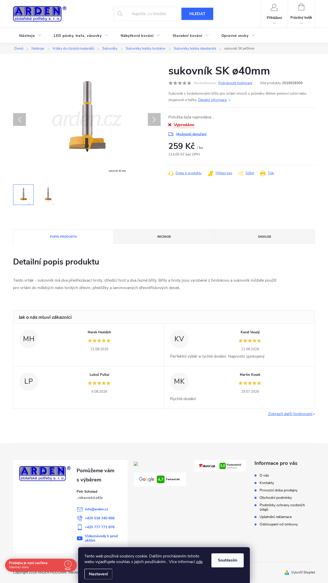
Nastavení (98, 574)
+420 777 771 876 (100, 527)
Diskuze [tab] (264, 237)
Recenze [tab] (164, 237)
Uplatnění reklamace (276, 516)
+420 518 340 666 (100, 518)
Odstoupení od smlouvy (279, 524)
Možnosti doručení (191, 134)
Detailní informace (212, 99)
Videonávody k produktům (101, 538)
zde (199, 562)
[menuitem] (30, 36)
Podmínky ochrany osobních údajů (282, 507)
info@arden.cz (96, 509)
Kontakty (267, 482)
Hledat (197, 14)
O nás (264, 475)
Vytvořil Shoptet (303, 572)
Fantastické (169, 479)
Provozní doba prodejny (279, 490)
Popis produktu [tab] (63, 237)
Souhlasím (227, 560)
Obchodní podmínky (276, 497)
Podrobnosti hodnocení (235, 83)
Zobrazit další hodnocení (290, 414)
